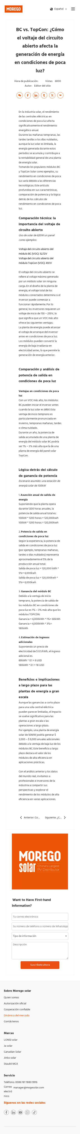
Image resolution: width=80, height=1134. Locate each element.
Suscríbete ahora (40, 965)
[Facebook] (28, 95)
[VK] (60, 95)
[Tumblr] (44, 95)
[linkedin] (13, 1112)
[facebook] (6, 1112)
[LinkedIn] (36, 95)
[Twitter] (52, 95)
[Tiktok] (34, 1112)
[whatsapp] (27, 1112)
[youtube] (20, 1112)
